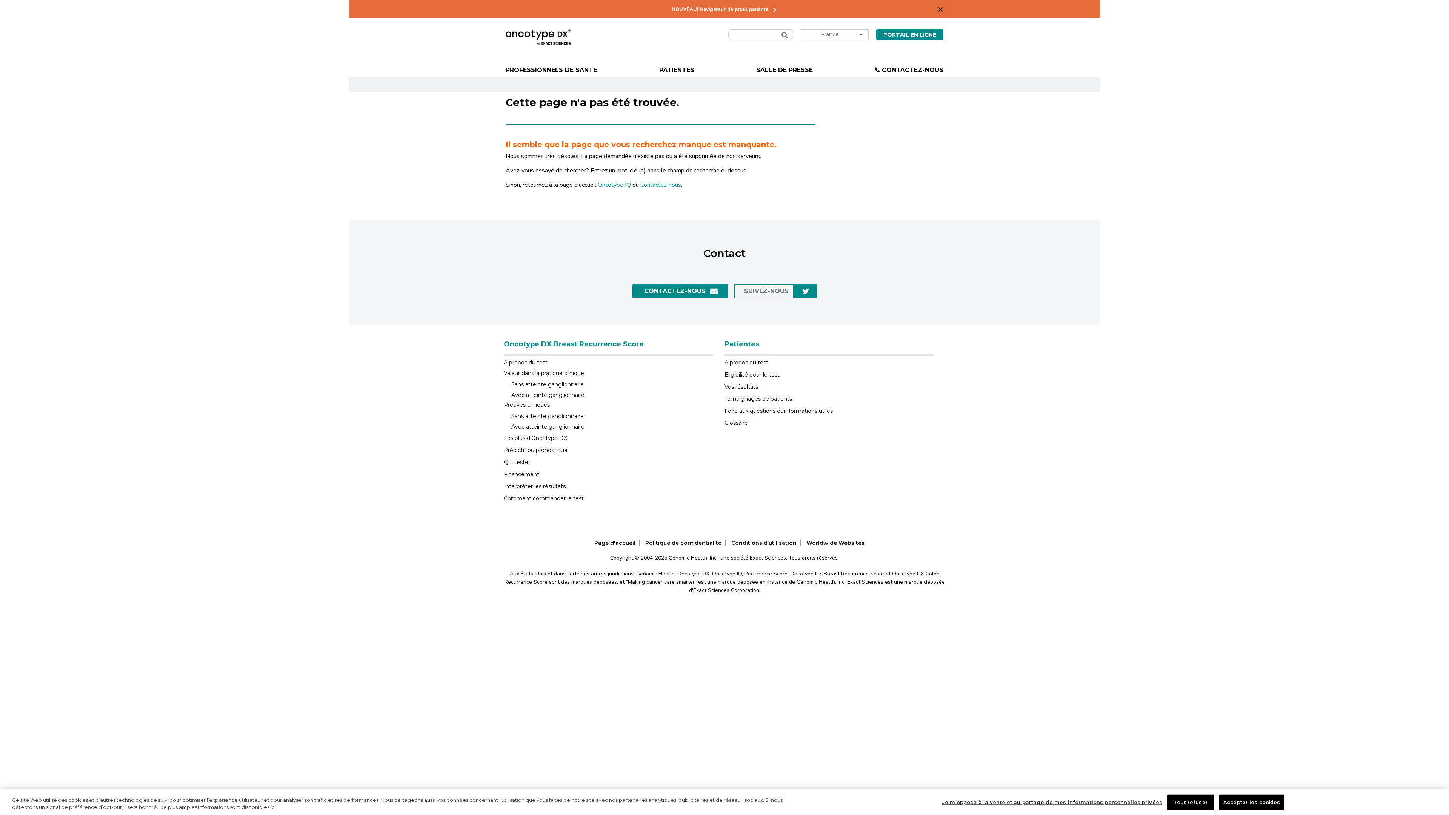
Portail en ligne (909, 34)
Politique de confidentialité (683, 543)
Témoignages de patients (758, 398)
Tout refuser (1191, 802)
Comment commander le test (544, 498)
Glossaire (736, 423)
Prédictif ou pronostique (536, 450)
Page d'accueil (614, 543)
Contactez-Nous (912, 70)
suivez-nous (766, 291)
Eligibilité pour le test (752, 374)
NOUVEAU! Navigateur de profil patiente (720, 9)
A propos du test (526, 362)
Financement (521, 474)
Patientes (676, 70)
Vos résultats (741, 386)
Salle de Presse (784, 70)
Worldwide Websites (835, 543)
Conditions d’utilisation (764, 543)
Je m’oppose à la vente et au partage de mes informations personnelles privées (1052, 802)
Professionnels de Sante (551, 70)
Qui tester (517, 462)
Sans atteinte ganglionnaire (547, 384)
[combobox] (760, 34)
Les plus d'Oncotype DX (535, 438)
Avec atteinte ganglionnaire (548, 395)
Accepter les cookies (1251, 802)
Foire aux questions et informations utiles (778, 411)
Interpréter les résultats (535, 486)
